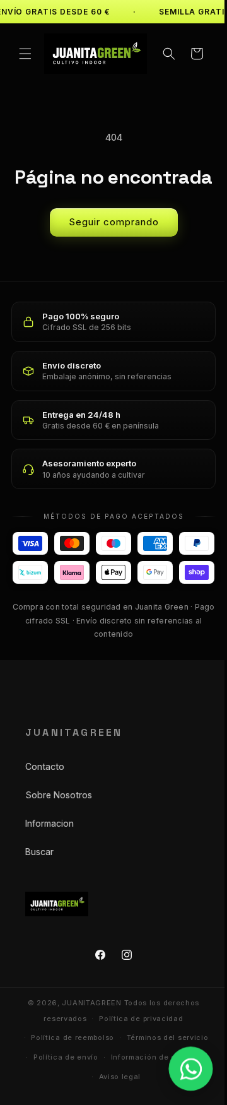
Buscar (39, 878)
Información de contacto (153, 1083)
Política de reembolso (68, 1064)
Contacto (44, 793)
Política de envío (60, 1083)
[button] (25, 52)
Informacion (49, 849)
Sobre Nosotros (58, 821)
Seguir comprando (109, 219)
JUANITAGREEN (87, 1029)
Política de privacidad (136, 1045)
